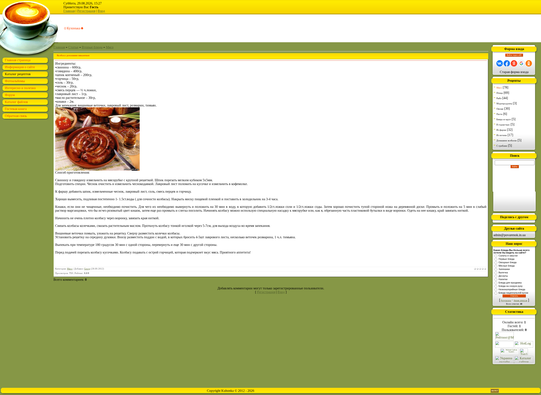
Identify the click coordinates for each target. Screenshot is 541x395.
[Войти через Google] (521, 63)
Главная (69, 11)
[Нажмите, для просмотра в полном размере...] (97, 169)
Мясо (109, 47)
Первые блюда (506, 259)
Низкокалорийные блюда (512, 289)
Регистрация (86, 11)
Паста (499, 114)
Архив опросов (520, 301)
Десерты (503, 276)
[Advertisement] (514, 189)
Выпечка (503, 272)
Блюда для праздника (510, 282)
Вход (101, 11)
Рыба (498, 98)
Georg (87, 269)
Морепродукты (504, 103)
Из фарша (501, 130)
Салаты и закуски (508, 255)
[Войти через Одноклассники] (529, 63)
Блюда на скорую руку (511, 286)
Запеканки (504, 269)
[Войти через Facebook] (507, 63)
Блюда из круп (503, 119)
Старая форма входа (514, 72)
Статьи (73, 47)
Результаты (506, 301)
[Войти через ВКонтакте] (499, 63)
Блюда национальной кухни (513, 292)
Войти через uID (514, 55)
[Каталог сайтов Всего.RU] (524, 361)
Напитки (503, 279)
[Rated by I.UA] (504, 346)
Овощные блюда (507, 262)
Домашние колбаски (506, 140)
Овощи (499, 109)
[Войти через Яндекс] (514, 63)
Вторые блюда (92, 47)
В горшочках (503, 124)
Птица (499, 93)
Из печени (501, 135)
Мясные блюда (507, 265)
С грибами (501, 145)
